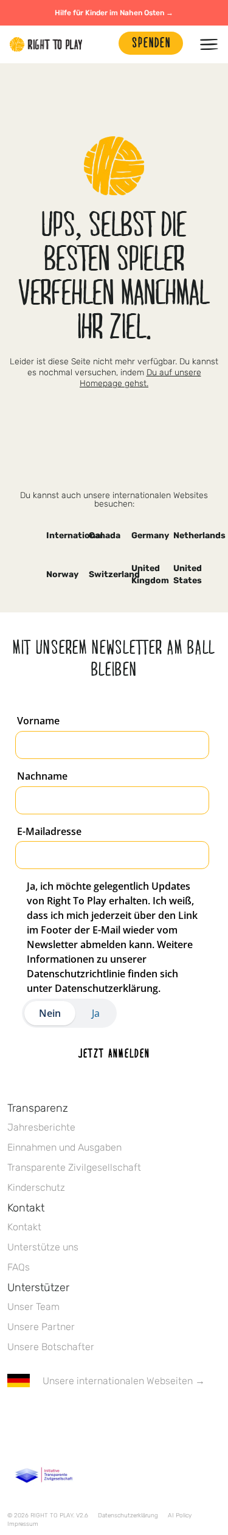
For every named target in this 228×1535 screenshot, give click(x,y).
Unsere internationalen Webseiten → (124, 1381)
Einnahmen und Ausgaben (64, 1147)
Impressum (22, 1524)
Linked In (90, 1416)
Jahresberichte (41, 1127)
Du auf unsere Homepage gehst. (140, 378)
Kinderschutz (36, 1187)
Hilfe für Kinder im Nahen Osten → (114, 13)
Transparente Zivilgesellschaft (74, 1167)
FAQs (18, 1267)
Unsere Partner (41, 1326)
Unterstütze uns (42, 1247)
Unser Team (33, 1306)
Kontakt (24, 1227)
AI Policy (180, 1515)
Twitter (39, 1416)
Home (46, 44)
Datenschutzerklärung (128, 1515)
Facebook (14, 1416)
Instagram (65, 1416)
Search (103, 44)
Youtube (116, 1416)
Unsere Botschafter (50, 1347)
